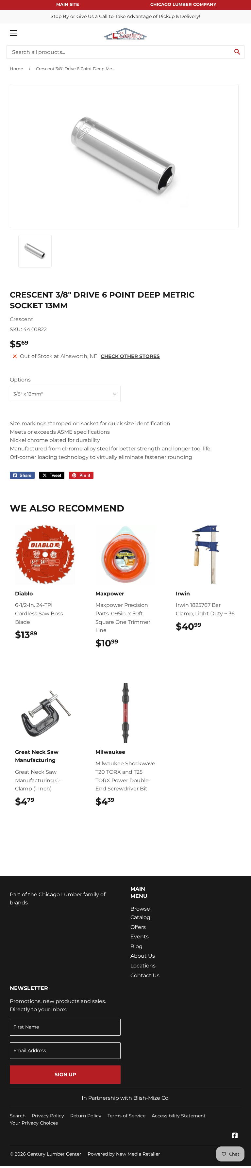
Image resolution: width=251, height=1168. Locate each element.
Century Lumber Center (54, 1154)
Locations (143, 966)
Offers (138, 927)
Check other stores (130, 356)
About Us (142, 956)
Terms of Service (126, 1115)
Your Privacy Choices (34, 1123)
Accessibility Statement (179, 1115)
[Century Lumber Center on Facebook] (235, 1136)
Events (139, 936)
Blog (136, 946)
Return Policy (85, 1115)
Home (16, 68)
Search (17, 1115)
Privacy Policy (48, 1115)
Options (20, 380)
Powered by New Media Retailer (124, 1154)
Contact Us (144, 975)
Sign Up (65, 1074)
